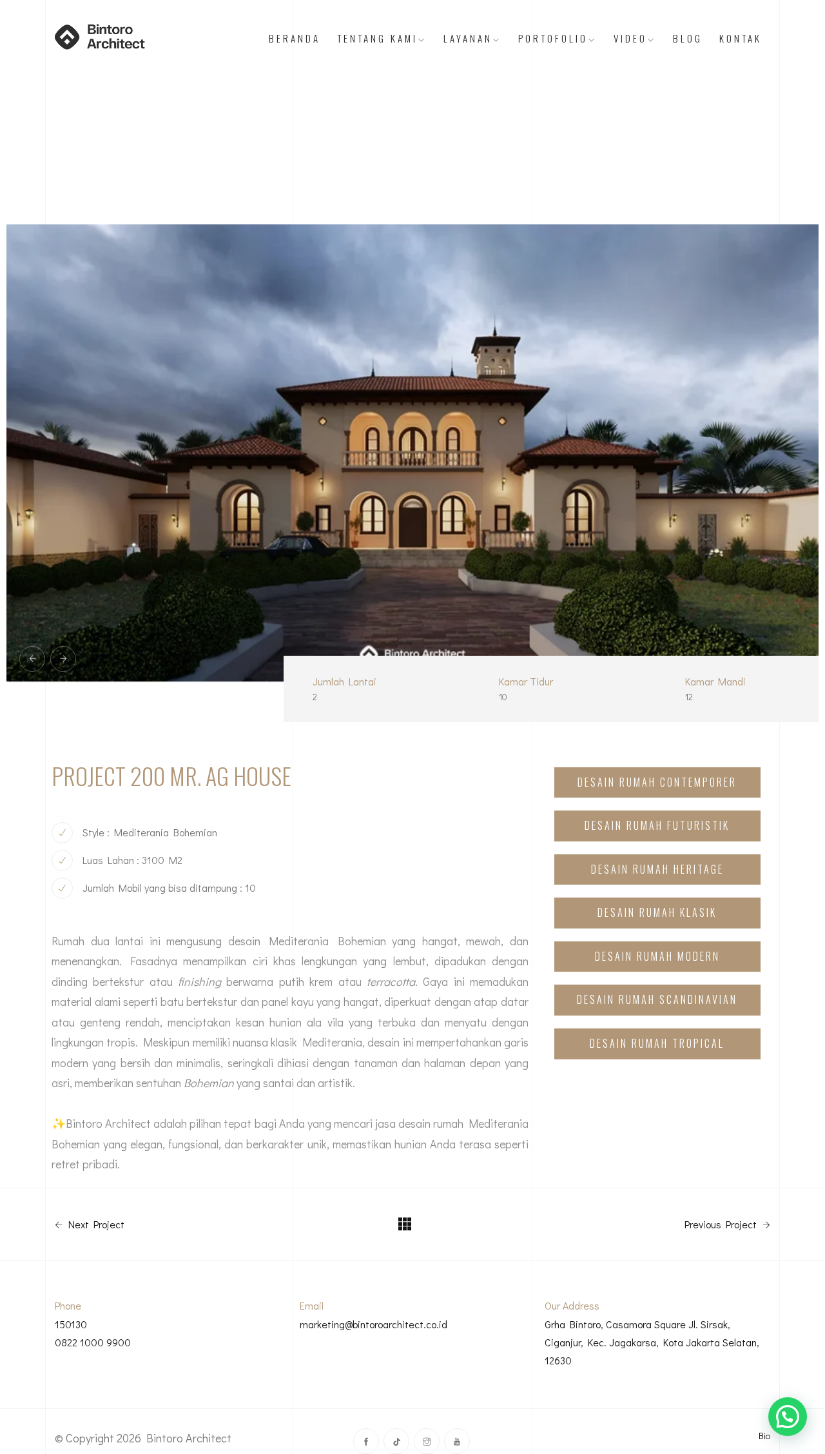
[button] (787, 1416)
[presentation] (32, 659)
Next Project (95, 1224)
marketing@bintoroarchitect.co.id (373, 1324)
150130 (71, 1324)
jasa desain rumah (419, 1123)
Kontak (740, 38)
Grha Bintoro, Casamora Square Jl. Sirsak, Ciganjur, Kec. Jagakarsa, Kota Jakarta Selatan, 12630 (652, 1342)
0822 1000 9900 (93, 1342)
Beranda (294, 38)
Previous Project (721, 1224)
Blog (688, 38)
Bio (764, 1435)
